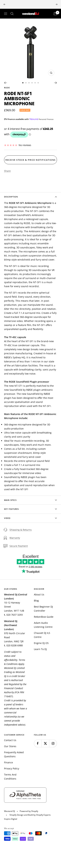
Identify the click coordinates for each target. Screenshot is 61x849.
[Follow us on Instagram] (53, 743)
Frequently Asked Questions (14, 754)
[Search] (12, 13)
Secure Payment (18, 546)
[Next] (55, 83)
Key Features (11, 509)
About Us (39, 594)
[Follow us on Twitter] (45, 743)
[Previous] (5, 83)
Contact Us (10, 740)
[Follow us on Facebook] (38, 743)
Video (7, 518)
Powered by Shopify (29, 811)
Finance (8, 762)
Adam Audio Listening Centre (43, 624)
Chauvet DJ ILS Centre (42, 635)
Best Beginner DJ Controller (43, 608)
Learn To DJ (40, 649)
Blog (36, 600)
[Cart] (55, 13)
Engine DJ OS (41, 643)
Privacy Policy (11, 768)
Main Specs (10, 500)
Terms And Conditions (10, 776)
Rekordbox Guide (43, 616)
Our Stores (10, 746)
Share (7, 170)
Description (11, 196)
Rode (7, 87)
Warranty (14, 537)
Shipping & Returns (20, 529)
